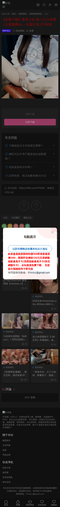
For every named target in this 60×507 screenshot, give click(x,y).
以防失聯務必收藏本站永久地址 (30, 248)
